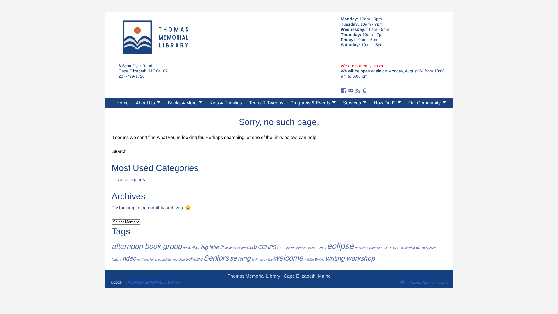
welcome (288, 258)
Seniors (216, 258)
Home (122, 102)
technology (259, 259)
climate (311, 247)
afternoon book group (147, 246)
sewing (240, 258)
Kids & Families (226, 102)
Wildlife (309, 259)
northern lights (147, 259)
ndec (129, 258)
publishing (164, 259)
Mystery (431, 247)
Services (352, 102)
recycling (179, 259)
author (194, 247)
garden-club (374, 247)
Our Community (424, 102)
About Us (145, 102)
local (420, 247)
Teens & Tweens (266, 102)
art (185, 247)
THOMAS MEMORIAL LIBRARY (152, 282)
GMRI (387, 247)
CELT (281, 247)
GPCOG (398, 247)
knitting (410, 247)
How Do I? (385, 102)
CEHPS (267, 247)
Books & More (182, 102)
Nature (116, 259)
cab (252, 246)
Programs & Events (310, 102)
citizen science (295, 247)
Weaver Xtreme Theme (427, 282)
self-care (194, 258)
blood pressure (235, 247)
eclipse (340, 246)
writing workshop (350, 258)
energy (359, 247)
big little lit (212, 247)
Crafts (321, 247)
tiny (270, 259)
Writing (319, 259)
